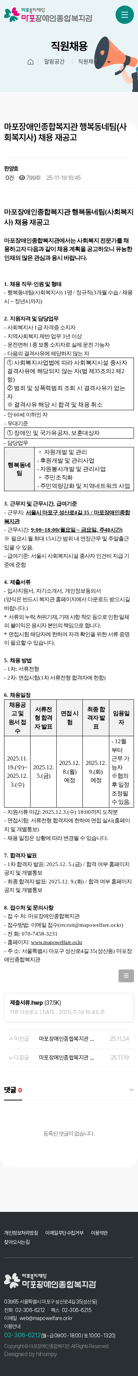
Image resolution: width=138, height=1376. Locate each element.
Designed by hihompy (30, 1354)
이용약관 (99, 1233)
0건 (9, 177)
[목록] (126, 975)
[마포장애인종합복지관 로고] (41, 14)
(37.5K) (35, 1002)
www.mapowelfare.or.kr (56, 942)
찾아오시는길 (16, 1242)
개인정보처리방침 (21, 1233)
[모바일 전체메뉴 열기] (125, 15)
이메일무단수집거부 (64, 1233)
